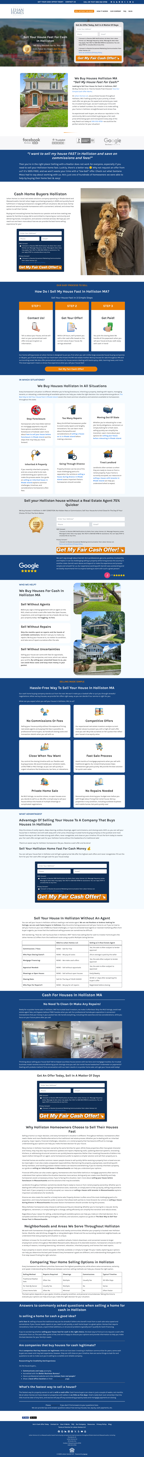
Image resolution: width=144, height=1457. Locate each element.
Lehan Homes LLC (81, 96)
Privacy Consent (24, 256)
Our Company (81, 1424)
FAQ (72, 1424)
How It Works (65, 1424)
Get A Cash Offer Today (41, 1424)
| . (100, 50)
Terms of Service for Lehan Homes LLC (72, 1427)
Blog (109, 1424)
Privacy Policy (97, 52)
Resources (91, 1424)
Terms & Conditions (85, 52)
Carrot (85, 1454)
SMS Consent (23, 243)
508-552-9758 (96, 121)
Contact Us (54, 1424)
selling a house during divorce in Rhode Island (71, 477)
